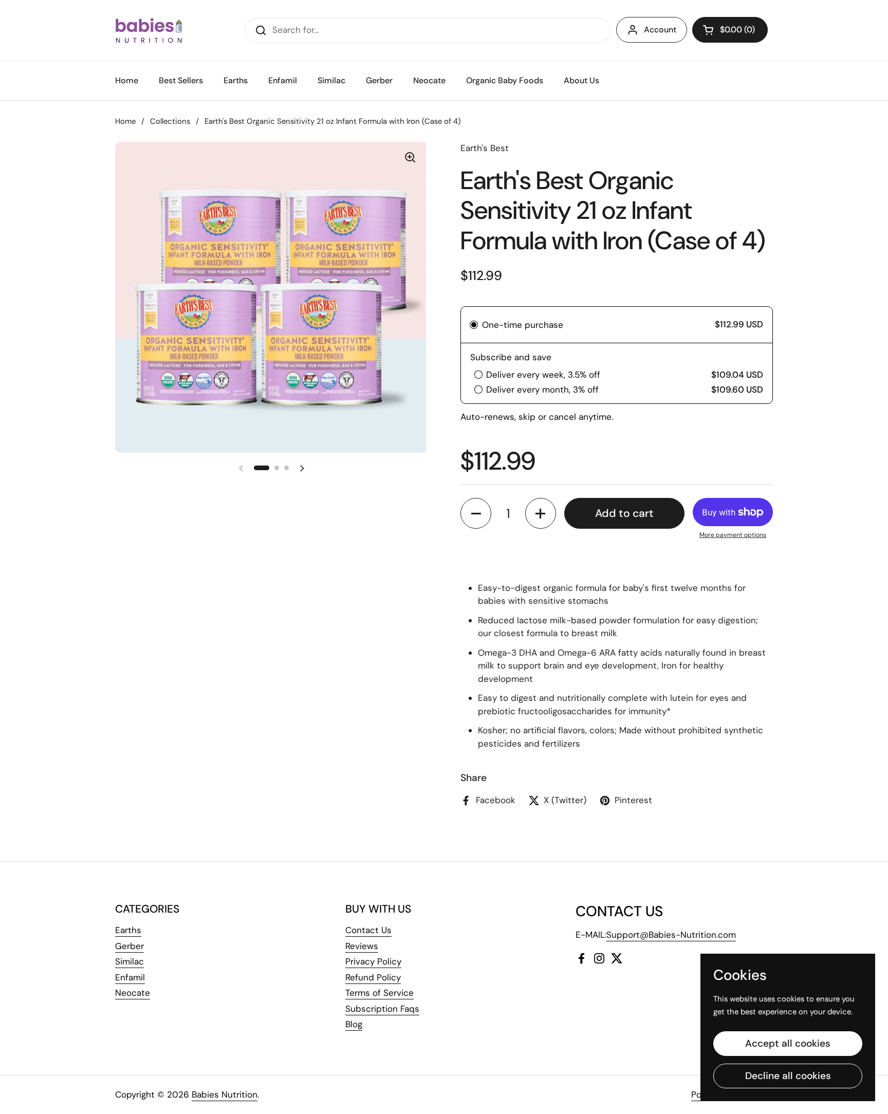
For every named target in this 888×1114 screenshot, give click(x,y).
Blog (353, 1024)
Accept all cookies (787, 1043)
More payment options (732, 535)
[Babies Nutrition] (148, 30)
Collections (170, 121)
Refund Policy (373, 977)
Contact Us (368, 930)
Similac (129, 961)
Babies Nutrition (224, 1094)
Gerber (129, 946)
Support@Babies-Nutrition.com (671, 934)
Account (660, 29)
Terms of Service (379, 992)
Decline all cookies (788, 1075)
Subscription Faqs (382, 1008)
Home (125, 121)
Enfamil (130, 977)
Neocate (132, 992)
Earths (128, 930)
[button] (730, 30)
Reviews (361, 946)
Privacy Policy (373, 961)
